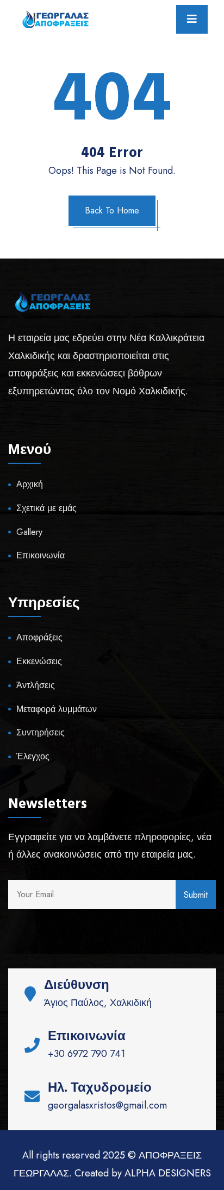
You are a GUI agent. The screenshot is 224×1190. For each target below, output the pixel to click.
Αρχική (29, 484)
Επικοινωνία (40, 555)
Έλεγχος (32, 756)
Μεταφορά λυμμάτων (56, 709)
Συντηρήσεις (40, 732)
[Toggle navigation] (192, 19)
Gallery (29, 532)
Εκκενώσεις (39, 661)
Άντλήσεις (35, 685)
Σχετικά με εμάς (46, 508)
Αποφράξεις (39, 637)
